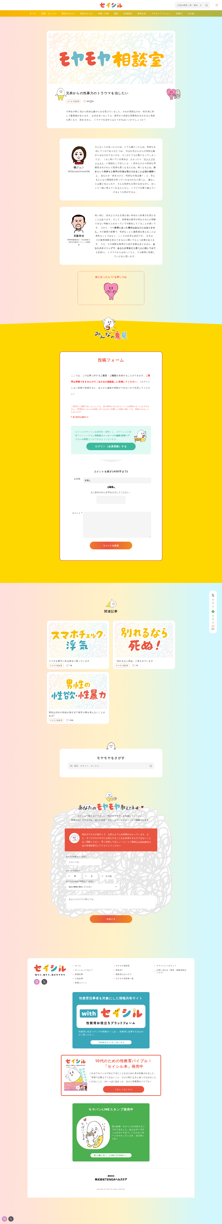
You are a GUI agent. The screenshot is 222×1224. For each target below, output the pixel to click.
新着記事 (79, 974)
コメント (77, 513)
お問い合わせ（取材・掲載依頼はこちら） (171, 971)
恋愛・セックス (49, 13)
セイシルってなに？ (84, 970)
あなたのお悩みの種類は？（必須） (80, 881)
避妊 (116, 13)
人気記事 (79, 978)
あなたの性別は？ (73, 870)
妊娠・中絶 (103, 13)
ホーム (78, 966)
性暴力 (179, 13)
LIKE (85, 101)
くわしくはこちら (124, 1089)
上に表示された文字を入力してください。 (110, 492)
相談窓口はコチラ (124, 974)
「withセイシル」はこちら (111, 1042)
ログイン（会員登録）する (111, 446)
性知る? (119, 970)
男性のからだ (68, 13)
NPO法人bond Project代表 (79, 171)
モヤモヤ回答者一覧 (125, 978)
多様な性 (141, 13)
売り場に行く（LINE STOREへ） (111, 1155)
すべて (33, 13)
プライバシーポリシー (166, 966)
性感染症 (128, 13)
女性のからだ (86, 13)
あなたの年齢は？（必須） (76, 857)
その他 (191, 13)
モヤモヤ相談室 (123, 966)
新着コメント (81, 983)
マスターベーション (161, 13)
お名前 (77, 479)
